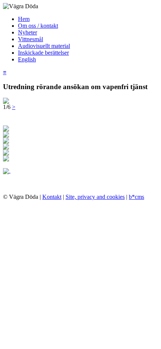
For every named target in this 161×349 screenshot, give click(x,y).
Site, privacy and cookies (95, 197)
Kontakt (51, 197)
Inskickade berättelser (43, 52)
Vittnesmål (30, 39)
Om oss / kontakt (38, 25)
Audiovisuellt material (44, 46)
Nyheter (27, 32)
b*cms (136, 197)
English (27, 59)
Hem (24, 19)
